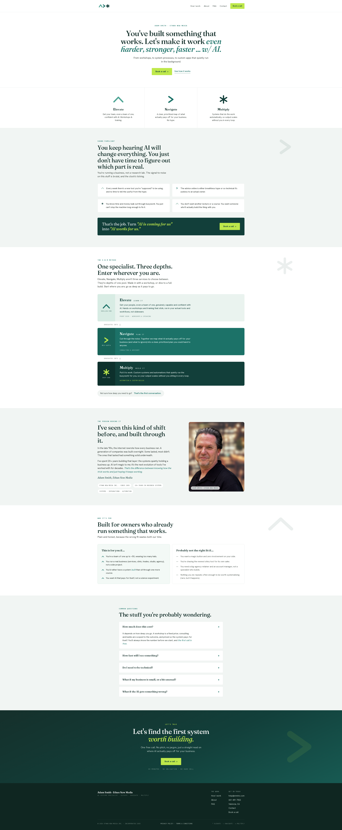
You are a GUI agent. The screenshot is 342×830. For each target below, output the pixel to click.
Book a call (237, 6)
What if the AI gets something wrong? (171, 691)
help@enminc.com (236, 795)
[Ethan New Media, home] (104, 6)
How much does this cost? (172, 627)
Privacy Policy (166, 824)
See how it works (182, 71)
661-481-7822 (235, 800)
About (206, 6)
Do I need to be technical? (171, 667)
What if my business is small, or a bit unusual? (171, 679)
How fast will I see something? (171, 655)
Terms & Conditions (184, 824)
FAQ (214, 6)
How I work (195, 6)
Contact (223, 6)
